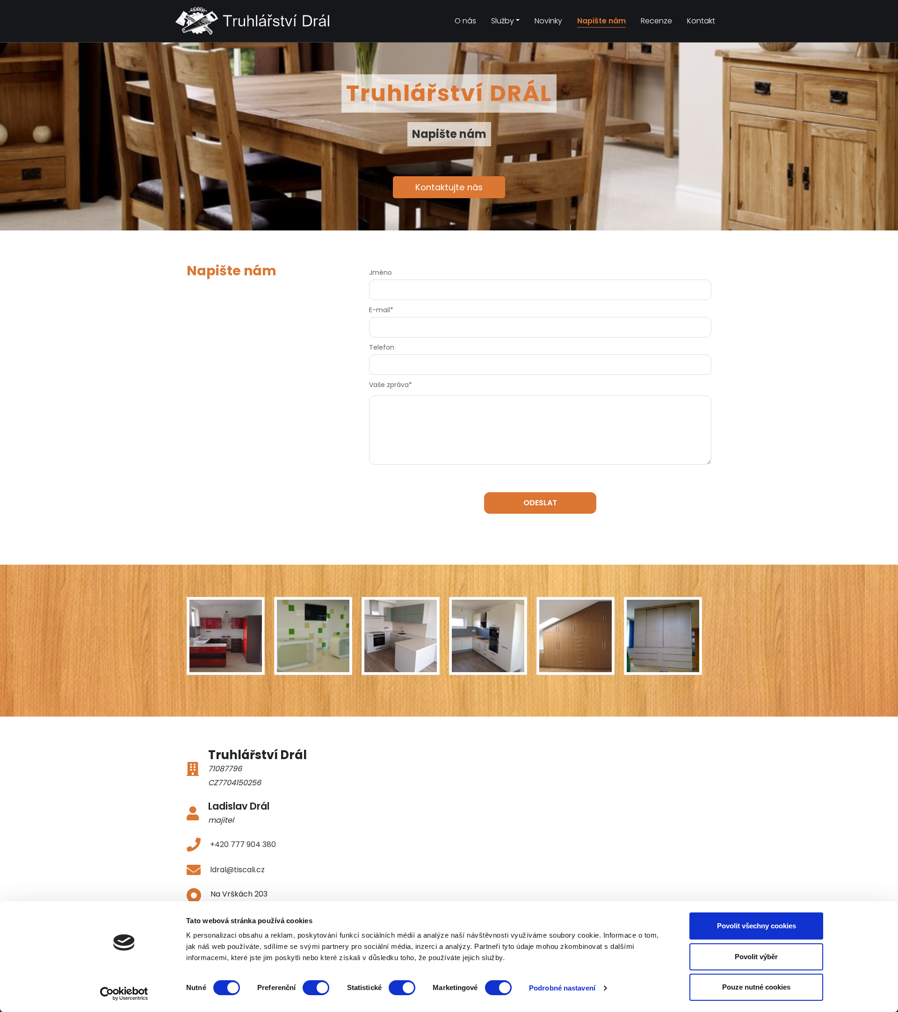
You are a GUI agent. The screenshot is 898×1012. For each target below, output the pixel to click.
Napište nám (601, 20)
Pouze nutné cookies (756, 987)
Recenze (656, 20)
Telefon (381, 347)
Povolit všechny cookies (756, 926)
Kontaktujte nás (449, 187)
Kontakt (701, 20)
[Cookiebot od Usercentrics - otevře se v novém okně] (124, 994)
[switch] (316, 987)
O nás (465, 20)
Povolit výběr (756, 957)
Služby (502, 20)
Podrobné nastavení (562, 988)
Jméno (380, 272)
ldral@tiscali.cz (237, 869)
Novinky (548, 20)
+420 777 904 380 (243, 844)
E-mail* (381, 310)
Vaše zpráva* (390, 384)
